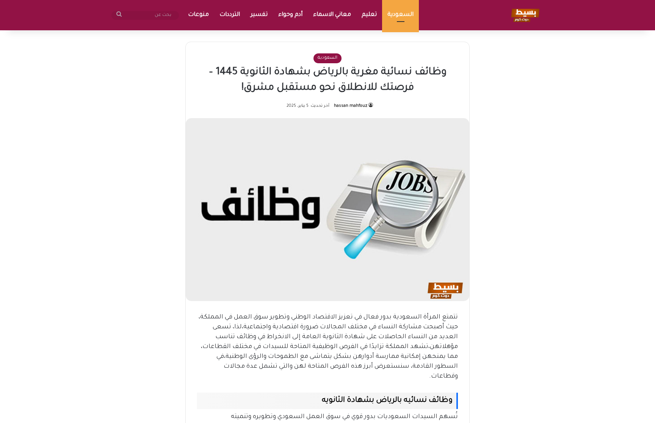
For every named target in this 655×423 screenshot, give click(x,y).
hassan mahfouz (350, 106)
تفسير (259, 15)
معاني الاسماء (332, 15)
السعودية (400, 15)
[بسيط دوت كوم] (524, 15)
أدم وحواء (290, 15)
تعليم (369, 15)
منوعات (198, 15)
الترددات (229, 15)
